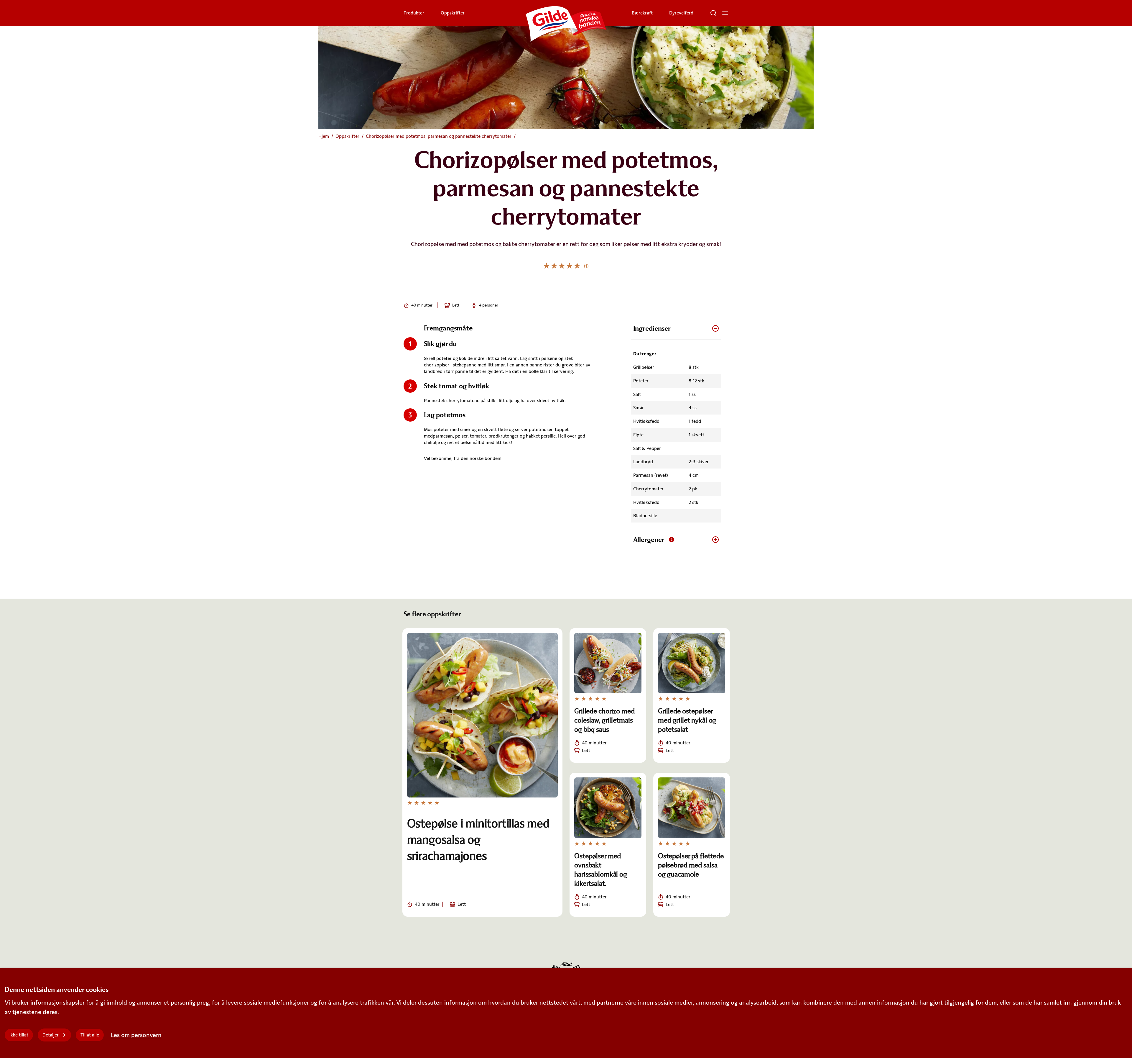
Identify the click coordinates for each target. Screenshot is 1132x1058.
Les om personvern (136, 1035)
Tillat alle (89, 1035)
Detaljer (50, 1035)
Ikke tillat (18, 1035)
